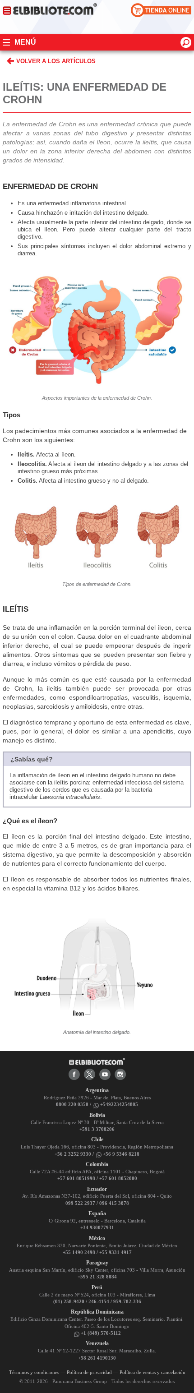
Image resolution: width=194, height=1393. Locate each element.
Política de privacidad (89, 1372)
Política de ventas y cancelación (152, 1372)
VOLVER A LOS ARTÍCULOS (56, 61)
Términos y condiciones (34, 1372)
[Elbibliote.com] (97, 1061)
